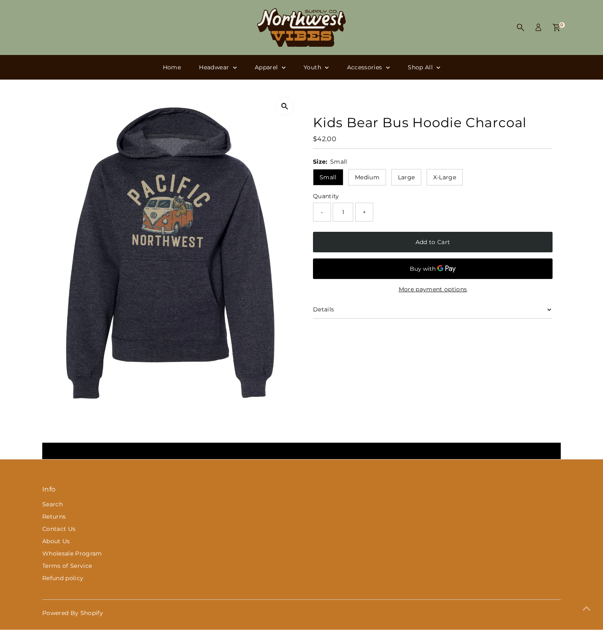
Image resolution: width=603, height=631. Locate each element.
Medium (367, 177)
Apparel (267, 67)
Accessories (365, 67)
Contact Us (59, 529)
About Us (56, 541)
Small (328, 177)
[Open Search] (520, 27)
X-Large (444, 177)
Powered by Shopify (72, 613)
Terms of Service (67, 565)
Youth (313, 67)
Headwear (215, 67)
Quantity (326, 196)
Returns (54, 516)
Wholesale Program (72, 553)
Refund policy (63, 578)
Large (406, 177)
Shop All (421, 67)
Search (52, 504)
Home (172, 67)
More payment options (433, 289)
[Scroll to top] (586, 608)
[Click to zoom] (285, 106)
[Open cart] (556, 27)
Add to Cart (433, 242)
